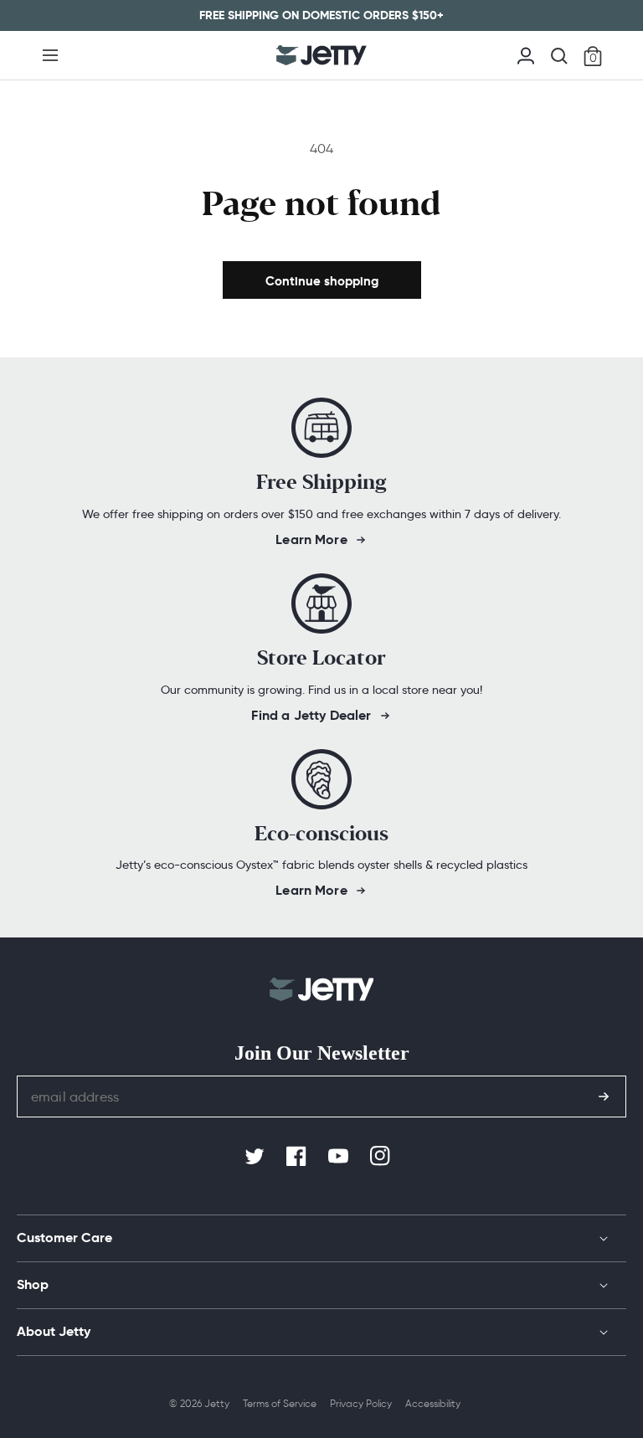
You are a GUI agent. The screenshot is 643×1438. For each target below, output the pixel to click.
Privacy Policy (361, 1403)
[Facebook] (298, 1156)
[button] (50, 55)
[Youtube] (340, 1156)
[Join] (603, 1096)
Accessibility (432, 1403)
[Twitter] (256, 1156)
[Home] (321, 55)
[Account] (526, 54)
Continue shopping (321, 281)
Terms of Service (279, 1403)
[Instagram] (382, 1156)
